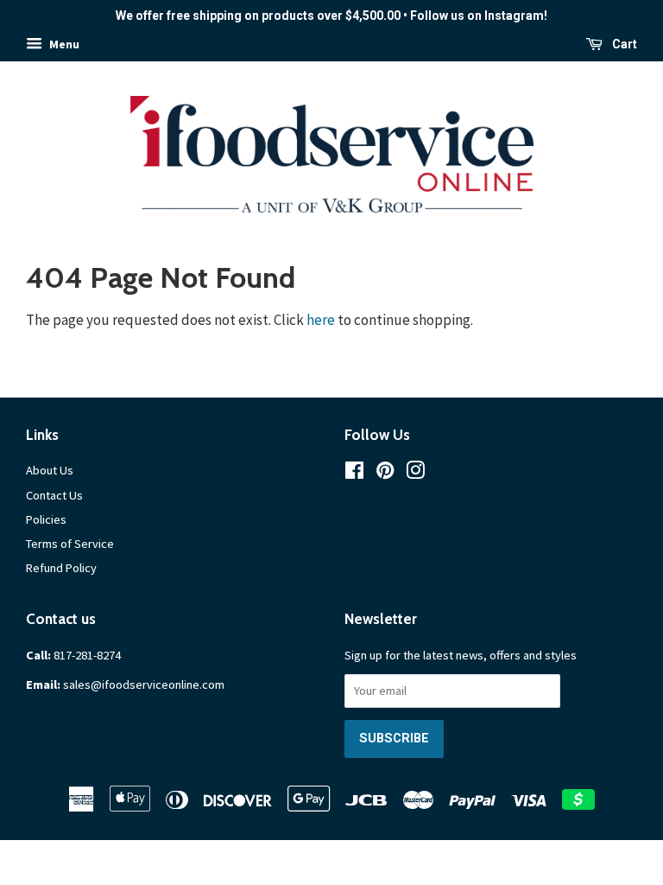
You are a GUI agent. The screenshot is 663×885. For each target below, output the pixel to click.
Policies (46, 519)
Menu (63, 44)
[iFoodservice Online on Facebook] (354, 473)
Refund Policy (61, 568)
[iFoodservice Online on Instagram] (415, 473)
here (320, 319)
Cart (623, 44)
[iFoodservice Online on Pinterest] (385, 473)
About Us (49, 470)
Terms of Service (70, 543)
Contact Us (54, 495)
